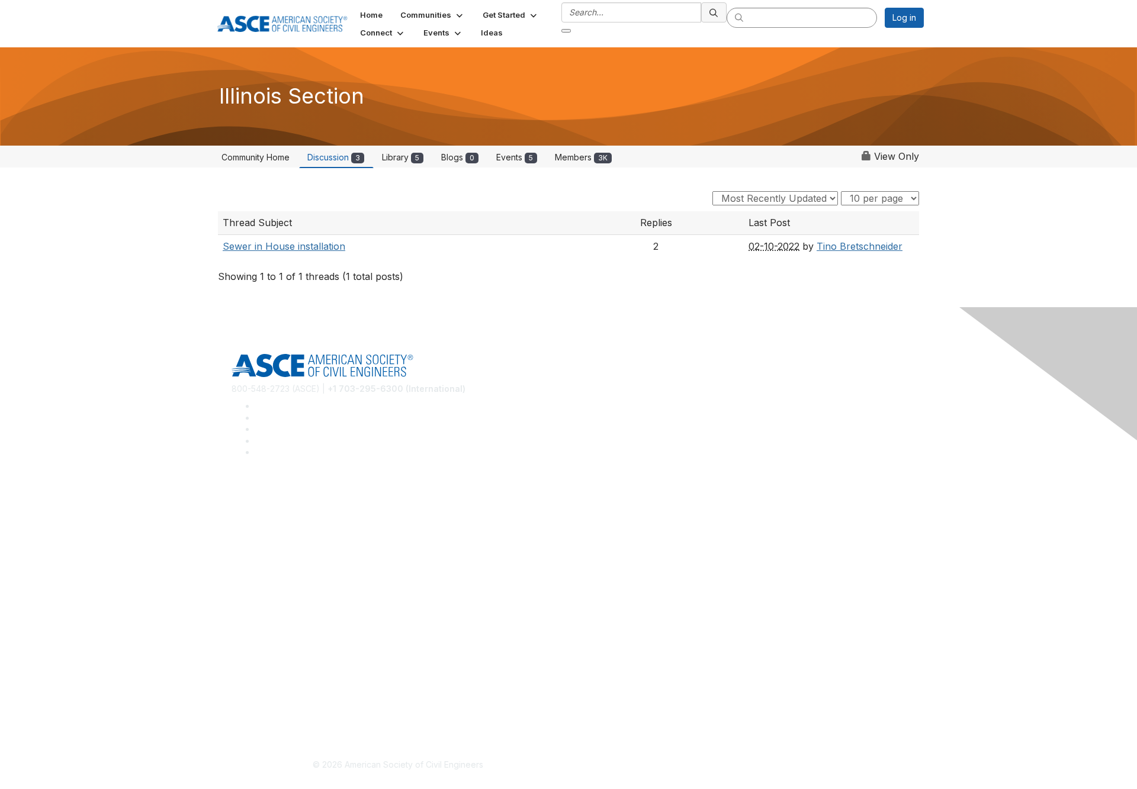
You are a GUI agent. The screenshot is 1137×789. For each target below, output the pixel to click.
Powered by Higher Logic (739, 765)
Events (514, 157)
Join (240, 589)
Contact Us (253, 624)
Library (400, 157)
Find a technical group (275, 538)
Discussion (333, 157)
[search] (714, 12)
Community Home (255, 157)
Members (581, 157)
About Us (249, 674)
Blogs (457, 157)
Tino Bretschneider (859, 246)
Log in (904, 17)
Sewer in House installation (284, 246)
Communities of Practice (279, 503)
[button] (432, 15)
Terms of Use (258, 692)
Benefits (248, 606)
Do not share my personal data (292, 709)
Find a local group (267, 521)
